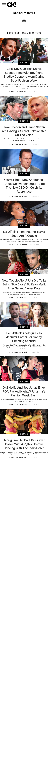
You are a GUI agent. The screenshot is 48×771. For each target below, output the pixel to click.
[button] (4, 5)
